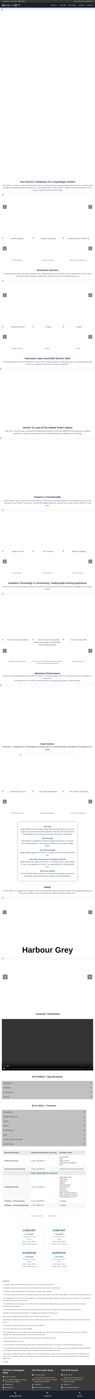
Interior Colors (8, 1144)
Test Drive (81, 5)
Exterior (6, 1121)
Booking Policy (52, 1216)
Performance (8, 1092)
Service (80, 1396)
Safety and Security (10, 1117)
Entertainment (8, 1130)
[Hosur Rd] (47, 1393)
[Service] (80, 1393)
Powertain (7, 1088)
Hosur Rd (47, 1396)
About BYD (63, 5)
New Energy (7, 1112)
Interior (6, 1126)
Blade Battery (72, 5)
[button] (5, 207)
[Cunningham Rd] (15, 1393)
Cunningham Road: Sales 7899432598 (13, 1)
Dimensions (7, 1083)
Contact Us (90, 5)
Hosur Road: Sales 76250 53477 (83, 1)
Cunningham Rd (15, 1396)
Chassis (6, 1097)
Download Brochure (37, 1216)
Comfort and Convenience (13, 1139)
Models (53, 5)
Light (5, 1135)
